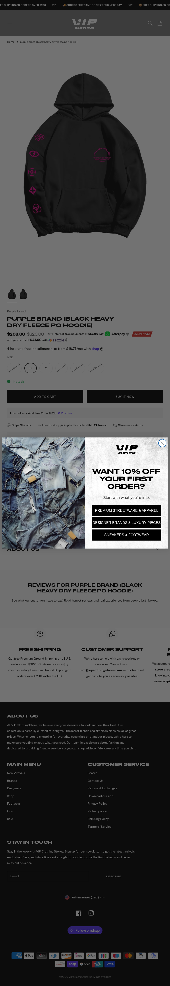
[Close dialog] (162, 443)
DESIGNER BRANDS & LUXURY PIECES (127, 523)
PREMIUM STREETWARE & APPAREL (126, 510)
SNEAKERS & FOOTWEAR (126, 535)
